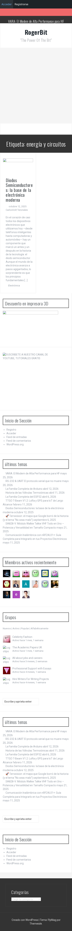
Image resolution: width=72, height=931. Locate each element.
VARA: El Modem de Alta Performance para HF (36, 21)
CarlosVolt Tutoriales (17, 210)
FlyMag (52, 919)
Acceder (11, 433)
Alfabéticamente (39, 628)
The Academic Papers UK (27, 647)
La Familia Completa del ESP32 (24, 496)
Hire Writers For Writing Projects (30, 679)
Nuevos (7, 628)
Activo (16, 628)
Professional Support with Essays (31, 668)
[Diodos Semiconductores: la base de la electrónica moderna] (18, 166)
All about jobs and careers (27, 657)
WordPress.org (15, 444)
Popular (25, 628)
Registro (11, 429)
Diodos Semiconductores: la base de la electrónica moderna (19, 190)
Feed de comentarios (18, 440)
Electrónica (14, 285)
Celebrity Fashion (22, 636)
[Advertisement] (36, 86)
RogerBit (36, 32)
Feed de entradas (16, 437)
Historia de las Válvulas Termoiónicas (27, 492)
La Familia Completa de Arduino (24, 488)
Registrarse (21, 4)
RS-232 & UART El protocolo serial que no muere (33, 481)
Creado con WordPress (25, 919)
